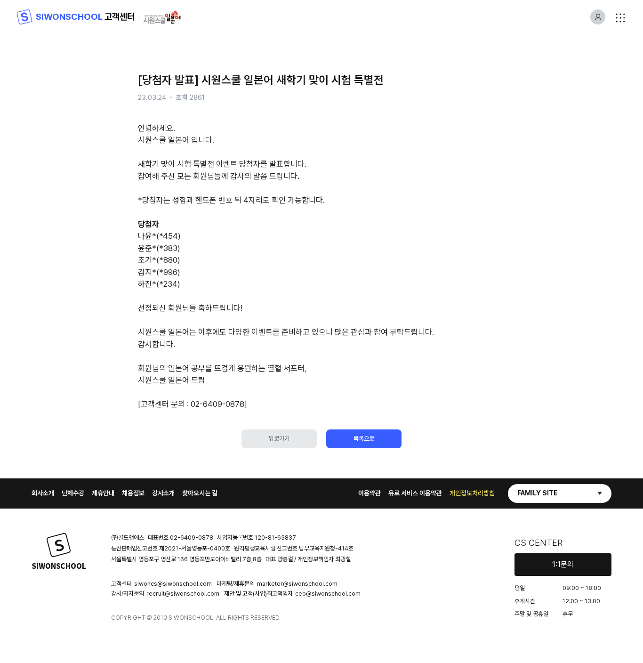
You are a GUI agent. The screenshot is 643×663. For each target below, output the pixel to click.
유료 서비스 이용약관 (415, 493)
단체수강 (73, 493)
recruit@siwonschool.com (182, 593)
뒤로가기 (279, 438)
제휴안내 (103, 493)
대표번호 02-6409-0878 (180, 537)
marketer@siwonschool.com (297, 583)
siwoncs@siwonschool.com (173, 583)
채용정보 (133, 493)
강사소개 (163, 493)
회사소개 (43, 493)
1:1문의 (563, 564)
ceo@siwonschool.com (328, 593)
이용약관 (369, 493)
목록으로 (364, 438)
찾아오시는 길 (199, 493)
